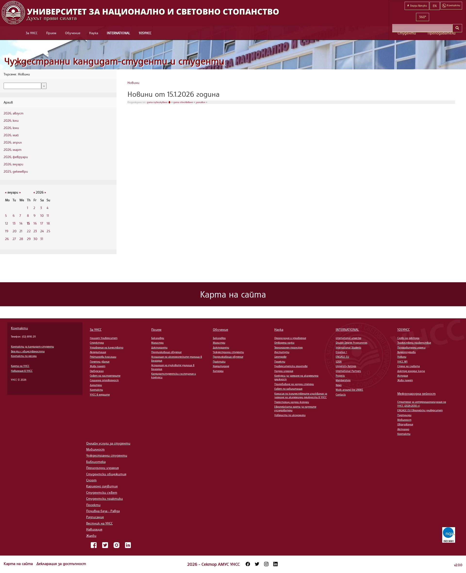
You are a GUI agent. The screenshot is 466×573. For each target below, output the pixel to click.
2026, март (13, 149)
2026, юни (11, 128)
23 (35, 231)
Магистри (157, 342)
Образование (405, 424)
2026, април (13, 142)
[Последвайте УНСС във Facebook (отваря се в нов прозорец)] (248, 564)
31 (41, 239)
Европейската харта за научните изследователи (295, 408)
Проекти (279, 361)
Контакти (19, 328)
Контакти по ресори (24, 356)
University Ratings (346, 366)
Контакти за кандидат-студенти (32, 346)
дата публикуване (157, 102)
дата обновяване (183, 102)
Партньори (404, 415)
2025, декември (16, 171)
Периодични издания (102, 468)
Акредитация (98, 352)
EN (435, 6)
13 (14, 223)
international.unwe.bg (348, 338)
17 (41, 223)
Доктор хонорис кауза (411, 371)
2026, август (14, 113)
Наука (93, 33)
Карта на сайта (19, 563)
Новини (133, 83)
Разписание (95, 517)
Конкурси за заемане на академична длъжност (296, 377)
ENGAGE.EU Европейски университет (420, 410)
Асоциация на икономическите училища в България (176, 358)
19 (6, 231)
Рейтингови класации (103, 356)
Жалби (91, 535)
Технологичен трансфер (288, 347)
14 (20, 223)
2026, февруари (16, 157)
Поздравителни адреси (411, 347)
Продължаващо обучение (166, 352)
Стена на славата (408, 366)
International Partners (348, 371)
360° (422, 17)
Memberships (343, 380)
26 (7, 239)
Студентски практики (104, 498)
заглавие (201, 102)
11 (48, 215)
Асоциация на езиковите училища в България (172, 367)
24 (42, 231)
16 (35, 223)
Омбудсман (97, 371)
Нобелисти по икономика (290, 415)
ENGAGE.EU (342, 356)
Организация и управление (290, 338)
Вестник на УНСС (99, 523)
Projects (340, 375)
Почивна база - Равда (103, 511)
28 (21, 239)
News (338, 385)
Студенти (407, 33)
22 (29, 231)
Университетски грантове (291, 366)
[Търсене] (457, 28)
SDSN (338, 361)
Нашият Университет (103, 338)
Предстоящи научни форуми (291, 402)
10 (42, 215)
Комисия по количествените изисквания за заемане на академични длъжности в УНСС (300, 395)
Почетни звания (99, 361)
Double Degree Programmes (351, 342)
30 (35, 239)
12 (6, 223)
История (402, 375)
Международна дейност (416, 393)
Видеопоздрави (406, 352)
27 (14, 239)
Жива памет (97, 366)
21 (20, 231)
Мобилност (404, 419)
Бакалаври (157, 338)
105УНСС (145, 33)
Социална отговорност (104, 380)
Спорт (91, 480)
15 (28, 223)
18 (48, 223)
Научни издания (283, 371)
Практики (219, 361)
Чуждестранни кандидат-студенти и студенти (114, 61)
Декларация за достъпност (61, 563)
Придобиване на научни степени (294, 384)
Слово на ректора (408, 338)
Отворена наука (284, 342)
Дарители (96, 385)
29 (29, 239)
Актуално (403, 429)
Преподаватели (442, 33)
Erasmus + (341, 352)
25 (48, 231)
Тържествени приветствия (414, 342)
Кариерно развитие (102, 486)
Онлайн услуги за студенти (108, 443)
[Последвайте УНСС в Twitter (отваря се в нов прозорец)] (257, 564)
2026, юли (11, 120)
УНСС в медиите (100, 394)
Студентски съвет (101, 492)
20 (15, 231)
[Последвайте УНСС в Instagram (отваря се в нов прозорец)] (266, 564)
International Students (348, 347)
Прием (51, 33)
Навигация (94, 529)
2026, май (11, 135)
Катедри (218, 371)
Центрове (280, 356)
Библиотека (96, 462)
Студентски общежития (106, 474)
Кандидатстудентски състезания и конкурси (173, 375)
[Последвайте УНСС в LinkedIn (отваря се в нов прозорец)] (275, 564)
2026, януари (13, 164)
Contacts (341, 394)
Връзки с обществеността (28, 351)
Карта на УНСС (20, 366)
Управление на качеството (106, 347)
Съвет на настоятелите (105, 375)
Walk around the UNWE (349, 389)
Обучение (72, 33)
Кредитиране (221, 366)
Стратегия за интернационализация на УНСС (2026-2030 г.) (421, 403)
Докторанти (159, 347)
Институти (281, 352)
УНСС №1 (402, 361)
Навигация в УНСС (22, 370)
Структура (97, 342)
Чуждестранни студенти (228, 352)
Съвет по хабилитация (288, 388)
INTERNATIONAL (118, 33)
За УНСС (31, 33)
